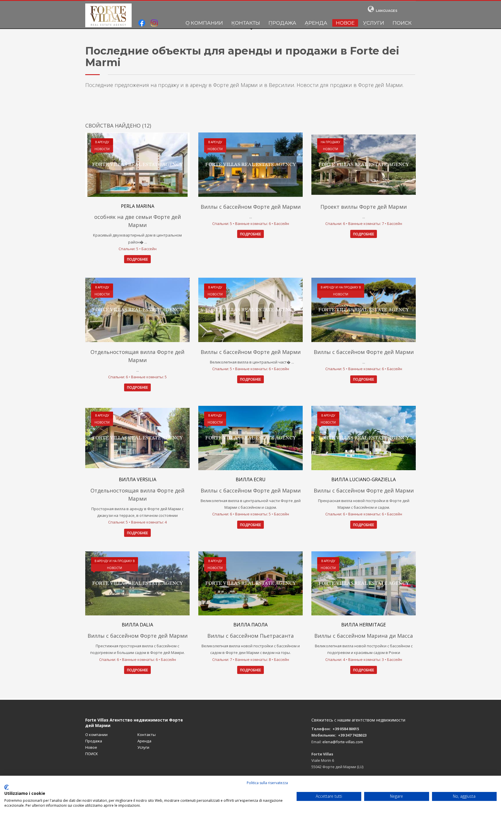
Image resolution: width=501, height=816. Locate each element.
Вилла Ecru (251, 479)
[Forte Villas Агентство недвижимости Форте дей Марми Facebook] (141, 23)
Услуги (373, 23)
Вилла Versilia (137, 479)
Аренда (316, 23)
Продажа (282, 23)
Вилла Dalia (137, 624)
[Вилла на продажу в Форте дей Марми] (250, 438)
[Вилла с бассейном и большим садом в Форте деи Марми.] (250, 583)
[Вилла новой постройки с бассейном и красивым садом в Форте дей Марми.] (137, 583)
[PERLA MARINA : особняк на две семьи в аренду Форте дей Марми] (137, 164)
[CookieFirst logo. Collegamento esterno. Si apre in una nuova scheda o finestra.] (6, 787)
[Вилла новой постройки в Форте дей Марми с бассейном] (363, 438)
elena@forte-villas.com (342, 741)
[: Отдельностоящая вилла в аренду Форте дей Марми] (137, 310)
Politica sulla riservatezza (267, 782)
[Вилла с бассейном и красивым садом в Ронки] (363, 583)
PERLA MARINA (137, 206)
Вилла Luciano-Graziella (363, 479)
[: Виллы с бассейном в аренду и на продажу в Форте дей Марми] (363, 310)
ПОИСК (402, 23)
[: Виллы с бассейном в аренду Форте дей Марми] (250, 164)
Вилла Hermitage (363, 624)
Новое (345, 23)
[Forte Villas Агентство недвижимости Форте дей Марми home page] (108, 15)
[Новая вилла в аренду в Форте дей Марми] (137, 438)
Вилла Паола (250, 624)
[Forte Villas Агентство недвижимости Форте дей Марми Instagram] (154, 23)
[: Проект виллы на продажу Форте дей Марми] (363, 164)
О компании (204, 23)
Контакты (245, 23)
